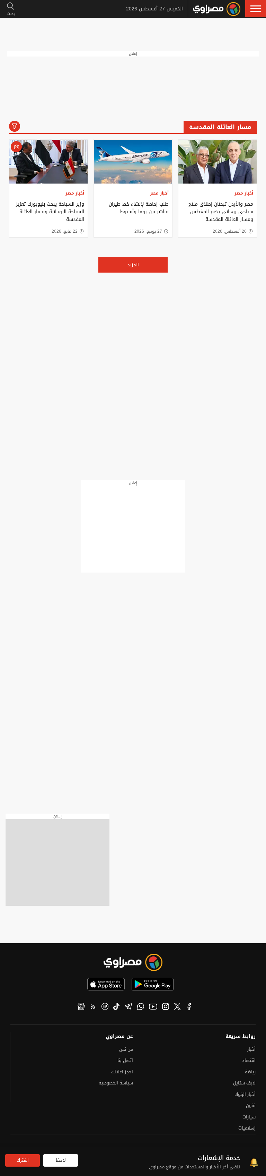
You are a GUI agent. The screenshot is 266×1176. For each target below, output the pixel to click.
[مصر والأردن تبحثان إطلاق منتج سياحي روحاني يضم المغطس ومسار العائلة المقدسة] (217, 162)
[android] (153, 984)
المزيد (133, 264)
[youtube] (153, 1007)
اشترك (23, 1160)
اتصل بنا (125, 1060)
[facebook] (189, 1007)
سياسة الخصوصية (116, 1083)
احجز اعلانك (122, 1071)
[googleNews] (81, 1007)
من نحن (126, 1049)
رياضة (250, 1071)
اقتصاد (249, 1060)
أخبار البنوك (245, 1094)
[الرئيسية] (216, 9)
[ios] (106, 984)
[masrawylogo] (133, 962)
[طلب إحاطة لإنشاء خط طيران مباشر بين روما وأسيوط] (133, 162)
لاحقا (61, 1160)
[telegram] (128, 1007)
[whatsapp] (140, 1007)
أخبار (251, 1049)
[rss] (93, 1007)
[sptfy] (104, 1007)
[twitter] (177, 1007)
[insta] (165, 1007)
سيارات (249, 1117)
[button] (255, 8)
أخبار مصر (243, 193)
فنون (251, 1105)
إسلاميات (247, 1128)
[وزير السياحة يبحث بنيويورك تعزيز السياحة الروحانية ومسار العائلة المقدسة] (48, 162)
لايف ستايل (244, 1083)
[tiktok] (116, 1007)
